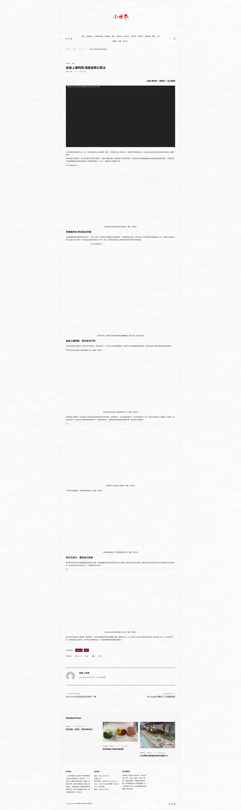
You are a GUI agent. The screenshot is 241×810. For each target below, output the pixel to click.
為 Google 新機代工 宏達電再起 (161, 695)
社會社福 (119, 36)
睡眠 (86, 656)
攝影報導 (107, 36)
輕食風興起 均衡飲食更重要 (113, 749)
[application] (120, 116)
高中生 (100, 656)
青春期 (93, 656)
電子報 (125, 41)
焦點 (83, 36)
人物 (158, 36)
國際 (113, 36)
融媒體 (115, 41)
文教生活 (133, 36)
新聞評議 (147, 36)
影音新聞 (89, 36)
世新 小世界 (69, 71)
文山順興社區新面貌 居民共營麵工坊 (153, 755)
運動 (153, 36)
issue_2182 (78, 656)
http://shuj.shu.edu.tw (89, 677)
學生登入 (90, 803)
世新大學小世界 (82, 803)
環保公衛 (126, 36)
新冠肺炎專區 (99, 36)
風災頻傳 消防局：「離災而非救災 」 (80, 729)
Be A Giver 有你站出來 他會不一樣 (81, 695)
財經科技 (140, 36)
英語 (119, 41)
